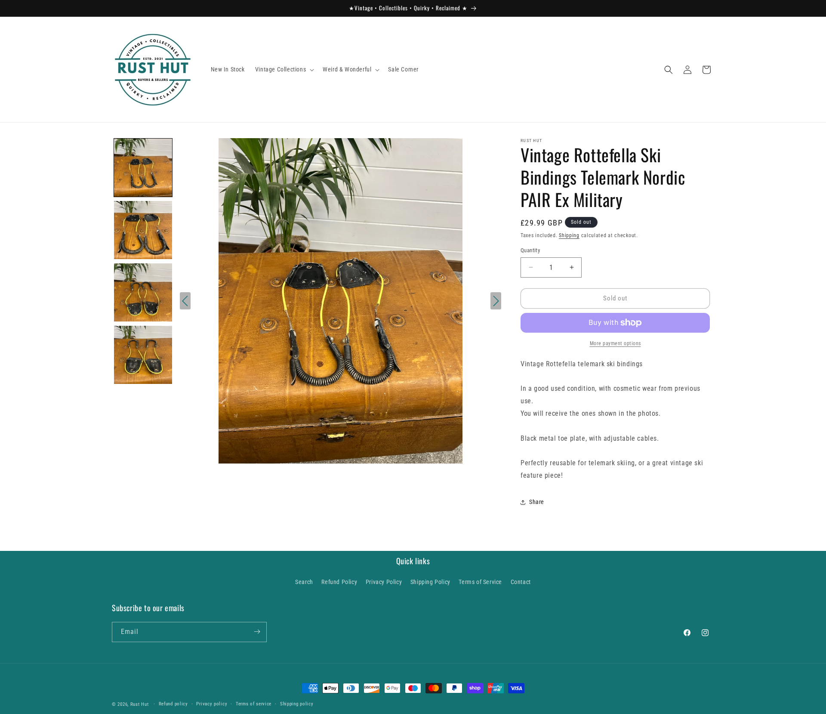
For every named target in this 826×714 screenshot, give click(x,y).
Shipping (569, 235)
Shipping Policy (430, 582)
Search (304, 582)
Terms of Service (480, 582)
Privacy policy (211, 704)
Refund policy (173, 704)
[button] (283, 69)
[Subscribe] (256, 631)
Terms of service (253, 704)
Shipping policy (297, 704)
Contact (521, 582)
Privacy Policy (384, 582)
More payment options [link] (615, 343)
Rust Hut (139, 704)
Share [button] (536, 501)
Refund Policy (339, 582)
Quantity (530, 250)
